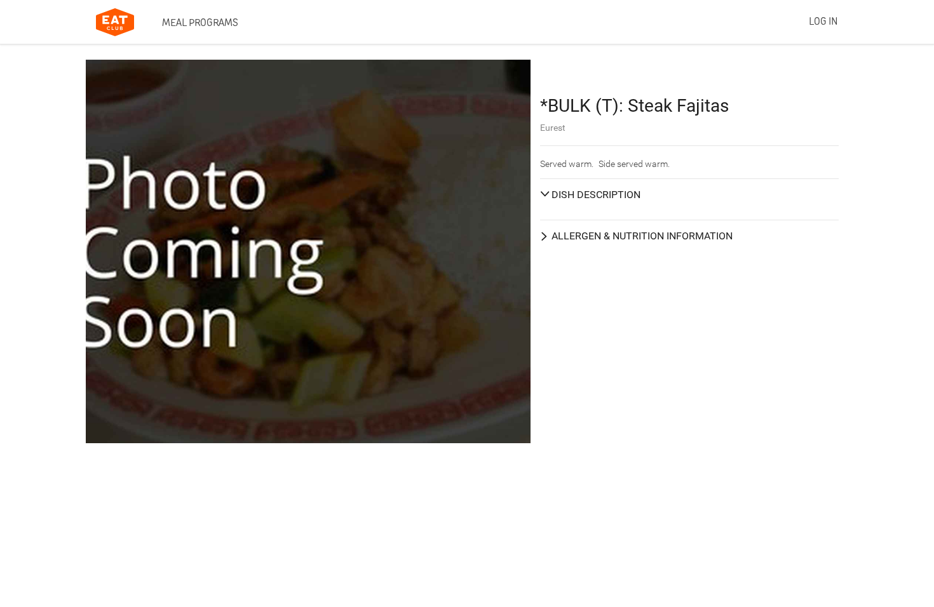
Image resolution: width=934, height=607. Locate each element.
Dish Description (596, 195)
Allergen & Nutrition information (642, 236)
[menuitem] (200, 22)
